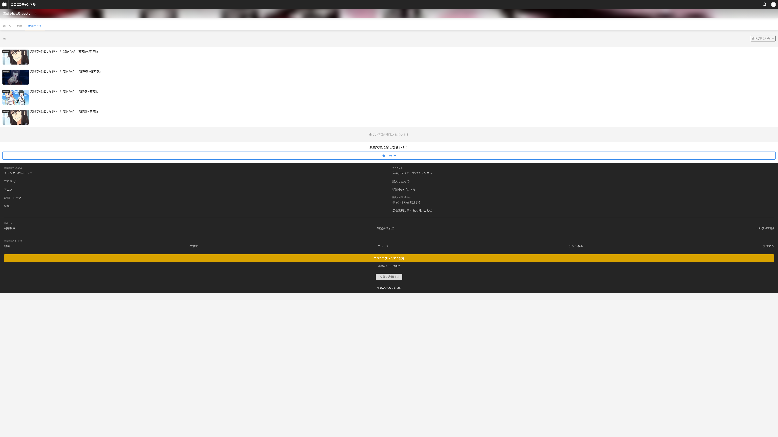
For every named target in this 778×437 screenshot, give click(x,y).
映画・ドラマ (12, 197)
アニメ (8, 189)
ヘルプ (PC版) (765, 228)
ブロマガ (9, 181)
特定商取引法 (385, 228)
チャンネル (576, 246)
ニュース (383, 246)
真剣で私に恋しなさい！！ (20, 13)
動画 (19, 26)
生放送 (193, 246)
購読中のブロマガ (403, 189)
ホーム (7, 26)
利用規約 (9, 228)
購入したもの (400, 181)
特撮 (7, 206)
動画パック (35, 26)
